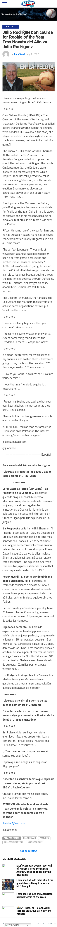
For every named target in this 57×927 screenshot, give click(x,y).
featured (44, 838)
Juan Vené (19, 54)
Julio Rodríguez (35, 842)
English (15, 925)
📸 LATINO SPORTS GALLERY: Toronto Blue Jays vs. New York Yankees (33, 910)
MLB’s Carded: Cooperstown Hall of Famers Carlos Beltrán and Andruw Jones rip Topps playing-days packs (34, 870)
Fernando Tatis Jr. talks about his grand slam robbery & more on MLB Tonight (34, 883)
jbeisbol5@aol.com (13, 823)
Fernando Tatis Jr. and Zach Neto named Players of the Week (34, 895)
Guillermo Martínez (13, 842)
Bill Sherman (29, 838)
